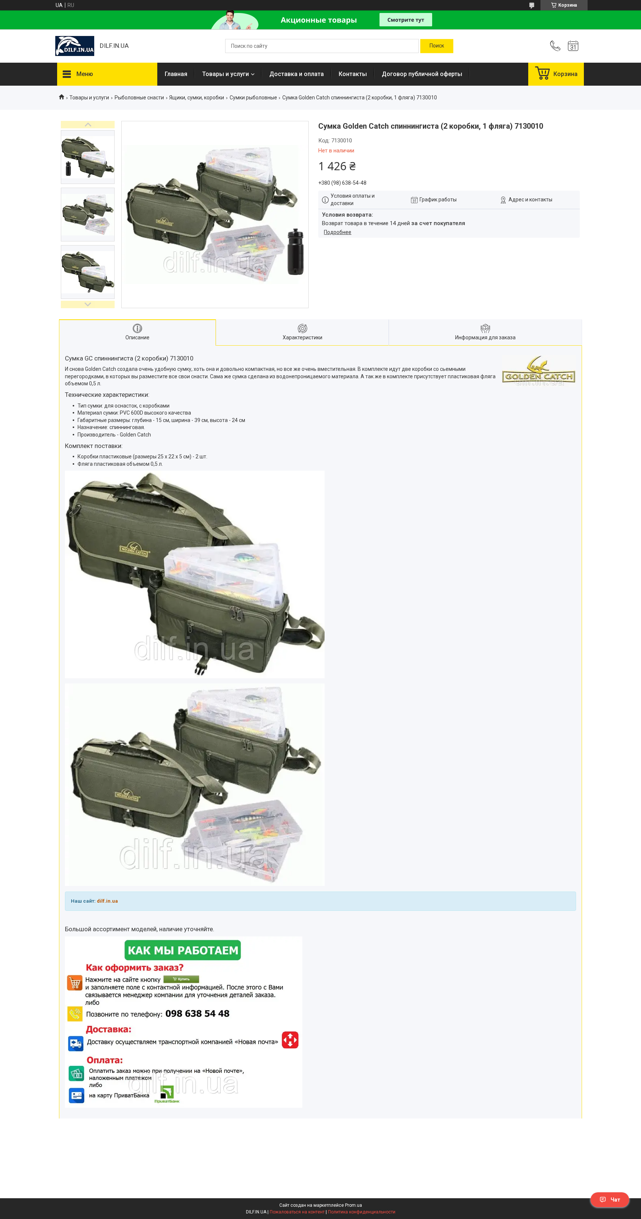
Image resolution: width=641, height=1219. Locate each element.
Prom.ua (353, 1205)
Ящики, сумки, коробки (196, 98)
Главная (176, 74)
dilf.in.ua (107, 901)
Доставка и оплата (296, 74)
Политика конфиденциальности (361, 1212)
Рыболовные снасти (139, 98)
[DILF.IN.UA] (74, 46)
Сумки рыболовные (253, 98)
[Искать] (436, 46)
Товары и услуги (225, 74)
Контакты (353, 74)
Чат (615, 1200)
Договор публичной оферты (422, 74)
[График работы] (573, 46)
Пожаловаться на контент (297, 1212)
